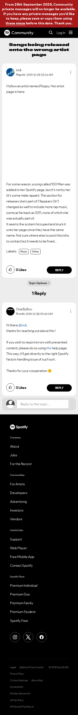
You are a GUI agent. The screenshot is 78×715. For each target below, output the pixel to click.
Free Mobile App (22, 556)
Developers (18, 492)
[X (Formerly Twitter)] (28, 637)
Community (22, 33)
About (14, 446)
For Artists (17, 484)
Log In (61, 32)
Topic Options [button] (38, 283)
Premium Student (23, 611)
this (48, 348)
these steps (15, 23)
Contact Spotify (21, 565)
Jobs (13, 455)
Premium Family (21, 603)
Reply (59, 270)
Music (23, 251)
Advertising (18, 501)
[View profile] (10, 72)
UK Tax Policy (17, 700)
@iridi (23, 325)
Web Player (18, 548)
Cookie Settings (19, 680)
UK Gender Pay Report (22, 706)
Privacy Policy (17, 673)
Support (16, 539)
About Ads (37, 680)
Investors (17, 510)
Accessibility (16, 687)
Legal (13, 667)
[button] (71, 72)
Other (35, 251)
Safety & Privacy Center (31, 667)
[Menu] (71, 32)
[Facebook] (42, 637)
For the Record (20, 464)
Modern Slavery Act (20, 693)
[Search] (51, 32)
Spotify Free (19, 620)
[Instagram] (15, 637)
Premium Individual (23, 585)
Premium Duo (20, 594)
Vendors (16, 519)
